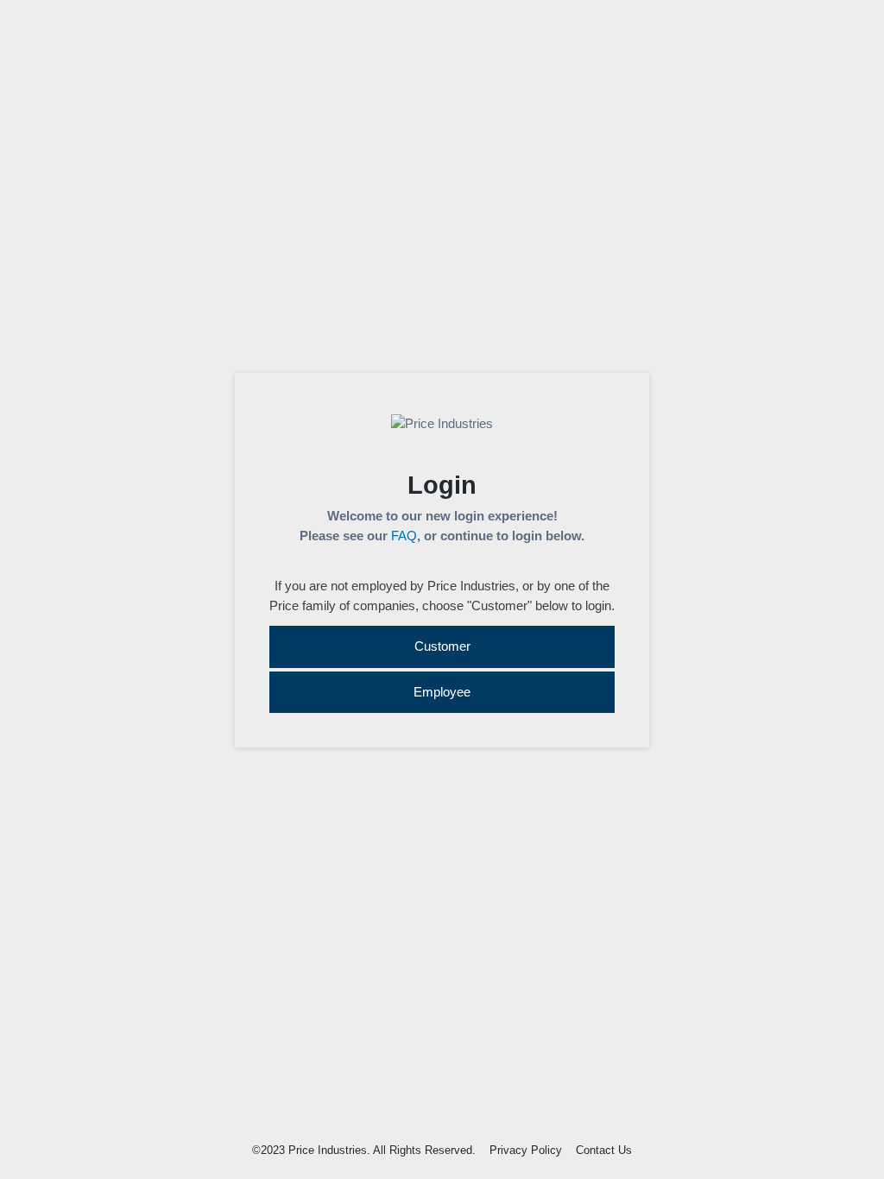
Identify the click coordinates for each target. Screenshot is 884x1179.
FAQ (404, 535)
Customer (442, 646)
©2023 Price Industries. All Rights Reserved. (364, 1150)
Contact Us (604, 1150)
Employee (442, 691)
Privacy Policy (525, 1150)
